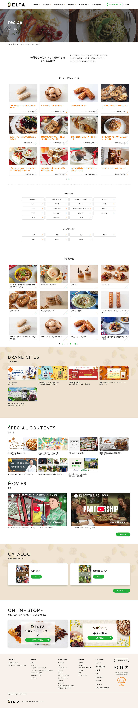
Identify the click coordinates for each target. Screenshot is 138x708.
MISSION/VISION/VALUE (85, 668)
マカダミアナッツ (33, 199)
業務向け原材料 (62, 659)
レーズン (105, 203)
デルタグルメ (34, 678)
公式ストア (99, 684)
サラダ (33, 234)
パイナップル (57, 213)
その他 (81, 217)
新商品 (32, 662)
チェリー (33, 217)
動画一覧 (123, 534)
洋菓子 (57, 239)
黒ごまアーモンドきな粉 (81, 199)
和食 (33, 239)
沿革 (80, 673)
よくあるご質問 (100, 666)
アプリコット (57, 217)
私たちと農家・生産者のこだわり (17, 665)
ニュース (98, 663)
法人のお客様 (58, 4)
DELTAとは (81, 665)
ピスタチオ (81, 213)
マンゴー (33, 213)
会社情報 (71, 4)
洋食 (57, 234)
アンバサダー (100, 677)
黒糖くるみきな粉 (56, 199)
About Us (34, 4)
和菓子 (105, 234)
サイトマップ (23, 694)
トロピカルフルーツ (63, 678)
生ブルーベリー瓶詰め (36, 673)
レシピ (98, 670)
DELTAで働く (84, 4)
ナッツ (33, 208)
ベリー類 (60, 680)
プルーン (81, 203)
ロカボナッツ (34, 665)
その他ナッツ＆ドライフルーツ (66, 685)
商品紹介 (46, 4)
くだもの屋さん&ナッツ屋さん (38, 668)
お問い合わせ (96, 4)
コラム (98, 673)
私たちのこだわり (13, 662)
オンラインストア (115, 4)
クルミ (33, 203)
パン (81, 234)
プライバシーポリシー (13, 694)
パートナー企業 (83, 675)
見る (36, 577)
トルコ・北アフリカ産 (63, 675)
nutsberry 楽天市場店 (102, 688)
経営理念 (81, 662)
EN (127, 4)
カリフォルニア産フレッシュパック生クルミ (42, 670)
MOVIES (98, 680)
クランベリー (57, 208)
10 (75, 344)
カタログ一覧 (121, 591)
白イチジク (105, 208)
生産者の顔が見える (36, 675)
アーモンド (105, 199)
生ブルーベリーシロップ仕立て (81, 208)
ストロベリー (104, 213)
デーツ (57, 203)
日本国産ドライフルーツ (64, 688)
